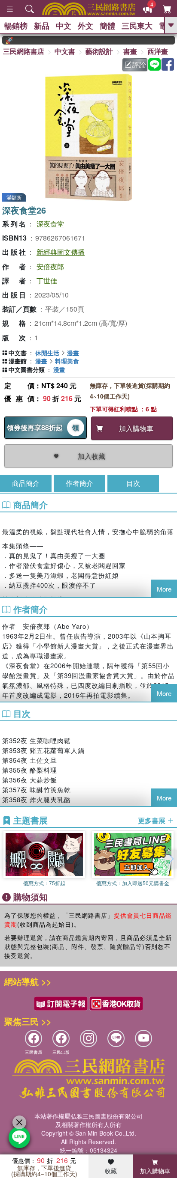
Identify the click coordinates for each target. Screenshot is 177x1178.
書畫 (130, 51)
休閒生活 (47, 352)
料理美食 (67, 361)
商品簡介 (26, 483)
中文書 (65, 51)
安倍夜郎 (50, 266)
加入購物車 (155, 1170)
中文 (63, 25)
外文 (85, 25)
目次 (133, 483)
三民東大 (137, 25)
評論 (139, 64)
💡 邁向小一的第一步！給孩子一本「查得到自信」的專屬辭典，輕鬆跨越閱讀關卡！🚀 (3, 40)
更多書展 (152, 820)
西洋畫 (157, 51)
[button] (170, 859)
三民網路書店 (23, 51)
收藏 (111, 1170)
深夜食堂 (50, 224)
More (164, 588)
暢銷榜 (15, 25)
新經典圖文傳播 (61, 252)
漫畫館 (18, 361)
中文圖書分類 (27, 369)
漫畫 (73, 352)
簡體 (107, 25)
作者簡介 (79, 483)
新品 (41, 25)
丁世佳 (47, 281)
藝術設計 (99, 51)
